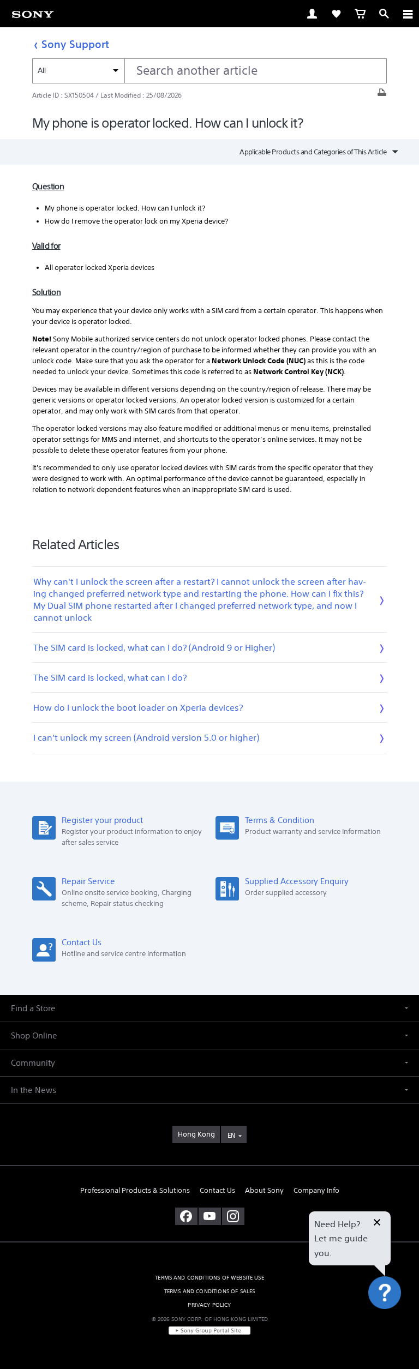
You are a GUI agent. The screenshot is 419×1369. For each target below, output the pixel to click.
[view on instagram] (233, 1216)
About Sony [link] (264, 1190)
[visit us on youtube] (210, 1216)
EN (231, 1135)
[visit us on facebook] (186, 1216)
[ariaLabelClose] (407, 13)
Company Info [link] (316, 1190)
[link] (33, 13)
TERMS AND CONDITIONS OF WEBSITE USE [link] (209, 1278)
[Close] (377, 1223)
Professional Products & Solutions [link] (135, 1190)
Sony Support (75, 44)
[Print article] (382, 95)
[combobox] (209, 70)
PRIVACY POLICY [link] (209, 1305)
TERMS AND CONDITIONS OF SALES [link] (209, 1291)
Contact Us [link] (217, 1190)
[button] (397, 1322)
